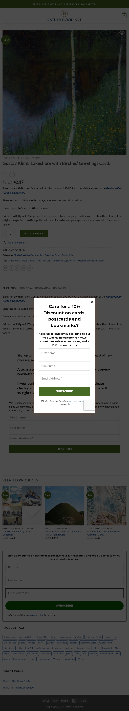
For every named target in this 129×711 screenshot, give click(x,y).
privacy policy (76, 400)
